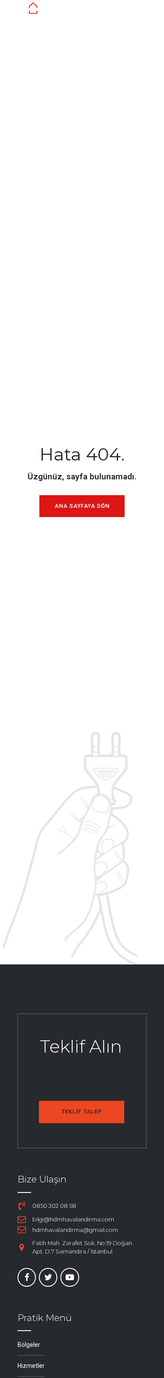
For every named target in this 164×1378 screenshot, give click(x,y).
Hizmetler (31, 1365)
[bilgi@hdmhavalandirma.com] (21, 1219)
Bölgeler (28, 1344)
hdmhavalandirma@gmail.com (75, 1230)
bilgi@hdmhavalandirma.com (73, 1219)
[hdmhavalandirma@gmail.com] (21, 1229)
